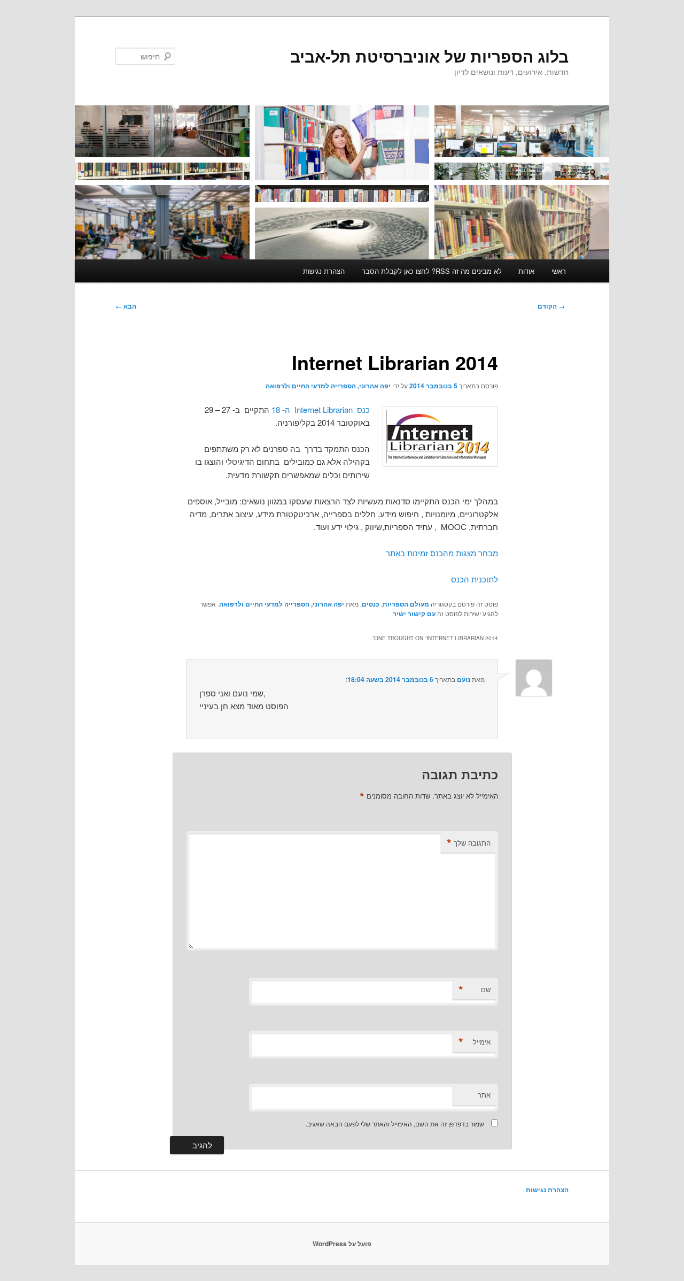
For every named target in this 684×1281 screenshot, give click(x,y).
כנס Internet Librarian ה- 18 (320, 409)
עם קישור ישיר (414, 613)
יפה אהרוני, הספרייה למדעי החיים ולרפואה (328, 385)
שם (474, 989)
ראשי (558, 271)
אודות (526, 271)
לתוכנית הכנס (474, 579)
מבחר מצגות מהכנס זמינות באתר (442, 552)
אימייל (474, 1041)
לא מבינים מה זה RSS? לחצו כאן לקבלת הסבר (432, 271)
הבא (125, 306)
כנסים (370, 604)
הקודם (551, 306)
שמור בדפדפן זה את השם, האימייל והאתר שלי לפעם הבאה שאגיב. (395, 1123)
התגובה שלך (469, 843)
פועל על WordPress (342, 1243)
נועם (463, 679)
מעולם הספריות (406, 604)
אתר (484, 1095)
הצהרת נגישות (324, 271)
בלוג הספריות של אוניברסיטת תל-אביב (429, 55)
